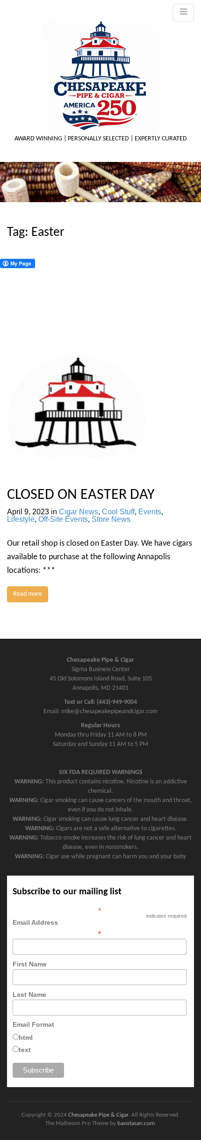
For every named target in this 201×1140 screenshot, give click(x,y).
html (26, 1037)
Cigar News (78, 512)
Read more (27, 594)
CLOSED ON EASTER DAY (81, 495)
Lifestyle (21, 519)
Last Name (29, 994)
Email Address (57, 928)
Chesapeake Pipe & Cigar (98, 1115)
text (25, 1049)
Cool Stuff (118, 512)
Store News (111, 519)
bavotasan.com (136, 1123)
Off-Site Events (63, 519)
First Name (30, 964)
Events (149, 512)
